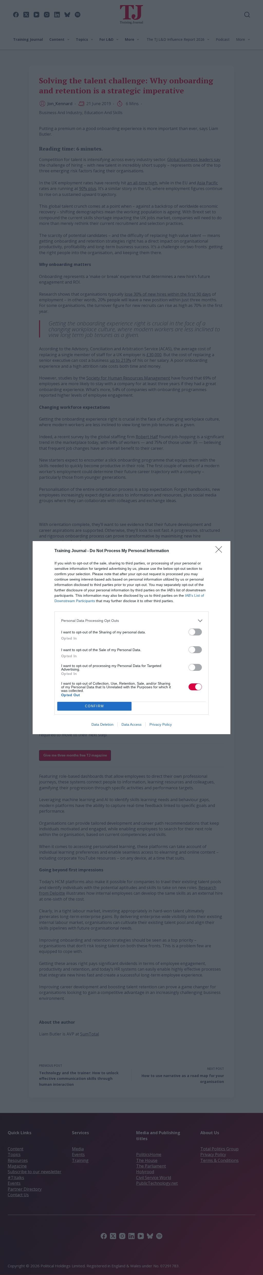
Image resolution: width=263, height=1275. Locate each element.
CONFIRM (94, 706)
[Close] (220, 551)
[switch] (195, 632)
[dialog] (131, 637)
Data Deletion (102, 724)
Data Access (131, 724)
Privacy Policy (160, 724)
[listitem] (131, 620)
